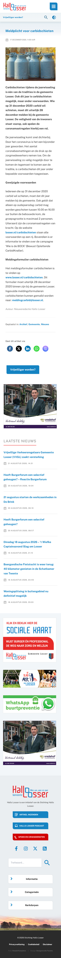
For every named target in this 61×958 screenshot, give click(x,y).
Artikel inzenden (28, 815)
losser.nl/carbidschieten (20, 232)
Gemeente (34, 324)
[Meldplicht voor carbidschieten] (30, 64)
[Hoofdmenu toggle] (53, 6)
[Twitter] (35, 848)
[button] (46, 17)
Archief (23, 324)
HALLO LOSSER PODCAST (31, 826)
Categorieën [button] (32, 892)
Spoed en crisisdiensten (31, 837)
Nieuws (45, 324)
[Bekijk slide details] (30, 406)
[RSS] (44, 848)
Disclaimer (47, 944)
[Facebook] (16, 848)
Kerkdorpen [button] (31, 905)
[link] (54, 17)
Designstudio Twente (44, 951)
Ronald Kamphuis (19, 951)
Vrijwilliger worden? (23, 369)
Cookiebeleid (33, 944)
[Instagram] (26, 848)
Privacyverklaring (17, 944)
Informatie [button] (32, 879)
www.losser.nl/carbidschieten (24, 277)
